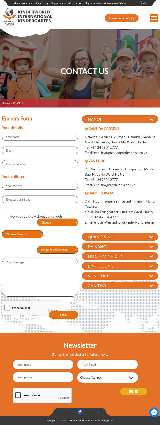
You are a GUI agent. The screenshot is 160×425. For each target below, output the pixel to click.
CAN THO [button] (97, 285)
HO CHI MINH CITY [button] (105, 256)
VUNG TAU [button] (98, 275)
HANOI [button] (94, 119)
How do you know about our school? (36, 216)
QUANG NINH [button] (101, 236)
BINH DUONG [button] (101, 266)
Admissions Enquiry (121, 18)
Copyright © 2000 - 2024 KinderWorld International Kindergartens (80, 420)
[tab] (120, 119)
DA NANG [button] (97, 246)
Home (5, 102)
